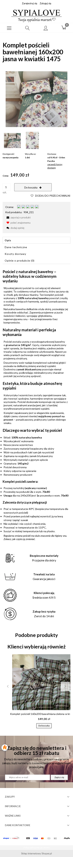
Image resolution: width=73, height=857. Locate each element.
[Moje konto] (45, 28)
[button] (9, 27)
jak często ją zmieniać (23, 539)
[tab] (36, 240)
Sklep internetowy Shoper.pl (36, 853)
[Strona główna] (36, 15)
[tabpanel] (36, 405)
